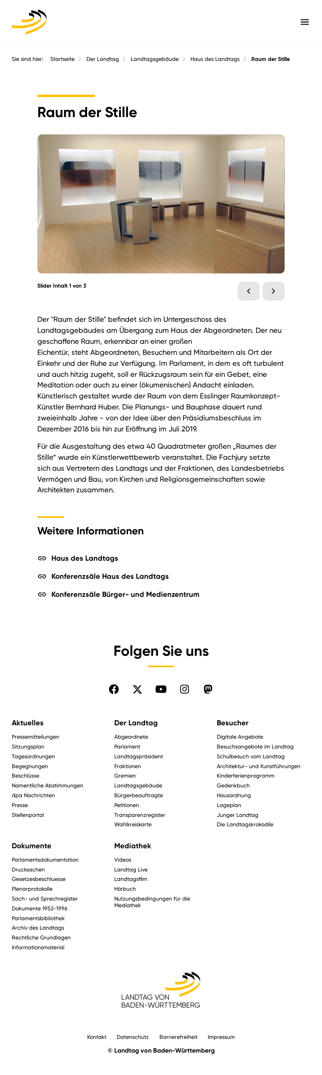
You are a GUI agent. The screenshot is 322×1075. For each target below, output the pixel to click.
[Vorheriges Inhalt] (249, 291)
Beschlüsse (25, 775)
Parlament (127, 746)
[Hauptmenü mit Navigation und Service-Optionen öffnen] (304, 22)
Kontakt (96, 1036)
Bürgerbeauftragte (138, 795)
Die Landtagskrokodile (245, 824)
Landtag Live (131, 869)
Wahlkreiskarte (133, 824)
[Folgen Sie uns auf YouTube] (161, 689)
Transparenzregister (139, 814)
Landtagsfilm (130, 878)
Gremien (125, 775)
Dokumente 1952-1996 (40, 908)
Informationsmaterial (38, 947)
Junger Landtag (237, 814)
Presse (20, 805)
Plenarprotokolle (32, 888)
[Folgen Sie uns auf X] (137, 689)
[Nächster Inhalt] (274, 291)
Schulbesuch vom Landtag (251, 756)
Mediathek (132, 846)
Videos (122, 859)
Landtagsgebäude (155, 59)
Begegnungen (30, 766)
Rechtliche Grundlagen (41, 937)
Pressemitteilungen (35, 736)
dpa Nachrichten (33, 795)
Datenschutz (133, 1036)
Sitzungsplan (28, 746)
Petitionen (126, 805)
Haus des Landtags (215, 59)
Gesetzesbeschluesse (39, 878)
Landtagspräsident (138, 756)
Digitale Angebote (240, 736)
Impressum (221, 1036)
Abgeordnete (131, 736)
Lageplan (229, 805)
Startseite (62, 59)
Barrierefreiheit (178, 1036)
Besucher (233, 723)
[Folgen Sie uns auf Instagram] (184, 689)
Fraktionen (127, 766)
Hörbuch (125, 888)
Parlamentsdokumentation (45, 859)
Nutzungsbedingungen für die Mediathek (152, 901)
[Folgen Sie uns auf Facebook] (114, 689)
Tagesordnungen (33, 756)
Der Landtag (102, 59)
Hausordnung (234, 795)
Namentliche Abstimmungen (47, 785)
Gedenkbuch (233, 785)
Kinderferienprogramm (245, 775)
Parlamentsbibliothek (38, 918)
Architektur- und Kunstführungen (258, 766)
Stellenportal (28, 814)
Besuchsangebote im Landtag (255, 746)
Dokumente (31, 846)
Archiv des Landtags (38, 927)
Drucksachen (28, 869)
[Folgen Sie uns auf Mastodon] (208, 689)
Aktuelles (28, 723)
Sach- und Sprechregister (45, 898)
